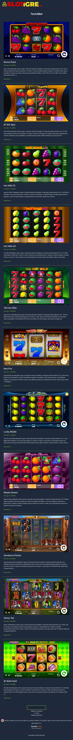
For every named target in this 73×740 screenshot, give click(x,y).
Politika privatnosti (36, 715)
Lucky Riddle (10, 431)
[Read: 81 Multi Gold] (36, 659)
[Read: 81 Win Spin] (36, 103)
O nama (36, 713)
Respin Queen (11, 492)
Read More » (7, 79)
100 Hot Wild (10, 308)
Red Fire (8, 368)
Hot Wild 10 (9, 185)
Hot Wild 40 (10, 246)
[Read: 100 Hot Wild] (36, 286)
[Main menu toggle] (69, 4)
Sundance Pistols (12, 555)
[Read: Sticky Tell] (36, 596)
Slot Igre (6, 65)
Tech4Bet (13, 65)
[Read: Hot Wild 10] (36, 164)
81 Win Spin (9, 124)
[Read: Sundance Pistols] (36, 534)
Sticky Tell (9, 618)
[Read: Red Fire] (36, 347)
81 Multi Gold (10, 681)
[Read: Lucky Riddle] (36, 410)
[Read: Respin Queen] (36, 471)
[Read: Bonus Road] (36, 40)
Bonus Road (10, 62)
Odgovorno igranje (36, 711)
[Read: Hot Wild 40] (36, 225)
